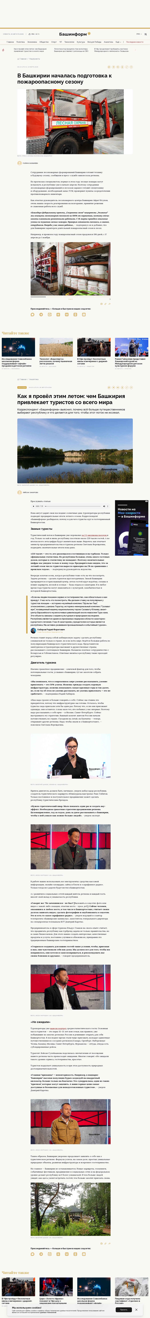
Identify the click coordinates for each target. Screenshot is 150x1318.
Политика (20, 42)
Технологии (69, 42)
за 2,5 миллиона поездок (94, 535)
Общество (44, 42)
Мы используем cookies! (26, 1307)
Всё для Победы (94, 42)
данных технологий (48, 1312)
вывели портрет (58, 1028)
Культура (81, 42)
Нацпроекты (34, 59)
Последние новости (134, 42)
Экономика (32, 42)
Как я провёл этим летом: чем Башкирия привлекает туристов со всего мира (30, 50)
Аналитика (108, 42)
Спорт (54, 42)
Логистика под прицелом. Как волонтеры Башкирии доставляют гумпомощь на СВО (71, 50)
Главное (10, 42)
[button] (109, 299)
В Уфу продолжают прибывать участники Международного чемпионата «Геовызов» (111, 50)
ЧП (60, 42)
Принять (123, 1309)
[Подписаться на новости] (84, 314)
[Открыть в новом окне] (32, 314)
